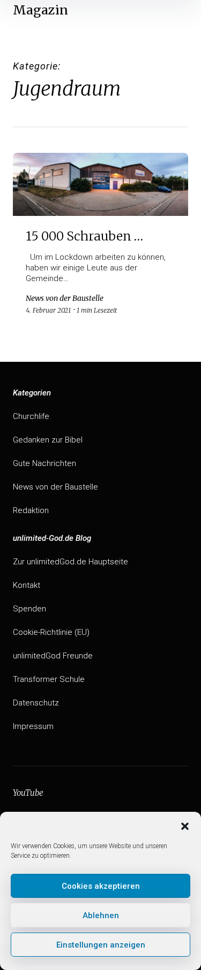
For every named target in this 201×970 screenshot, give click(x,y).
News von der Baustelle (55, 487)
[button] (185, 825)
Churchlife (31, 416)
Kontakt (26, 585)
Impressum (33, 726)
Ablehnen (101, 915)
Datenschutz (36, 703)
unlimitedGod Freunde (53, 656)
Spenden (29, 609)
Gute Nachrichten (44, 463)
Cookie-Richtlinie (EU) (51, 632)
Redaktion (31, 510)
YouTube (28, 793)
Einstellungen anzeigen (100, 945)
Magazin (40, 10)
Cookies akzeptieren (101, 886)
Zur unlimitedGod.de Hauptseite (70, 562)
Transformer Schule (49, 679)
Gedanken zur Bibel (48, 440)
